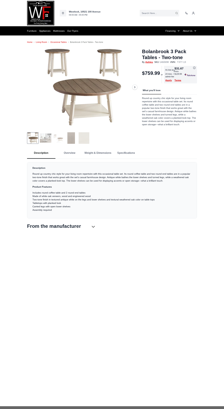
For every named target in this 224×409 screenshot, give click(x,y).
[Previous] (31, 87)
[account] (193, 13)
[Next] (134, 87)
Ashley (149, 62)
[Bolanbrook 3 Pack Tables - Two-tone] (83, 87)
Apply (168, 80)
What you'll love (152, 90)
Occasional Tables (58, 42)
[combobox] (159, 13)
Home (29, 42)
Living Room (41, 42)
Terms (177, 80)
